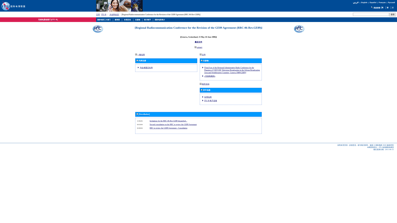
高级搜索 (377, 8)
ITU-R (103, 14)
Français (382, 2)
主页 (98, 14)
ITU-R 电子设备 (210, 101)
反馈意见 (352, 145)
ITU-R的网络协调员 (386, 147)
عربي (356, 2)
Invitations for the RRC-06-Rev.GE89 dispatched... (168, 121)
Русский (391, 2)
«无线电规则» (209, 76)
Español (373, 2)
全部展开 (199, 47)
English (364, 2)
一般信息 (141, 55)
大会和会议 (114, 14)
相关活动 (205, 84)
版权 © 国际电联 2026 (378, 145)
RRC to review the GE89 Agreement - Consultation (168, 128)
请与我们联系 (363, 145)
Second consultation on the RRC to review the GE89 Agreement (173, 124)
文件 (204, 55)
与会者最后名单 (146, 68)
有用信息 (208, 97)
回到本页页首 (342, 145)
